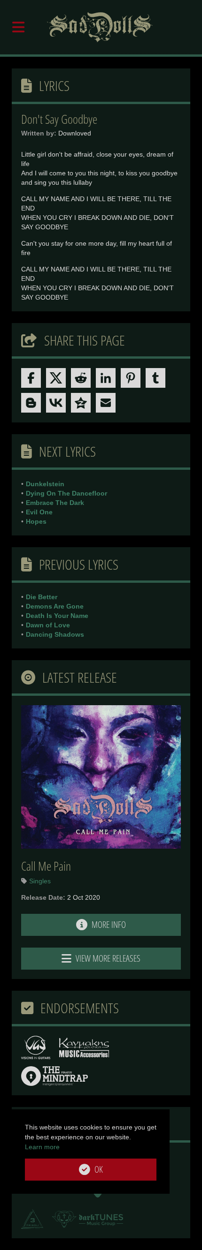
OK (98, 1169)
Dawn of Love (48, 625)
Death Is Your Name (57, 615)
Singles (40, 881)
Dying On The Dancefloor (66, 493)
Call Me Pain (46, 866)
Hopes (36, 521)
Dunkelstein (45, 484)
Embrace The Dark (55, 502)
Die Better (41, 597)
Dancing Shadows (55, 634)
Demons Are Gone (55, 606)
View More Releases (107, 958)
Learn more (42, 1147)
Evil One (39, 512)
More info (108, 925)
